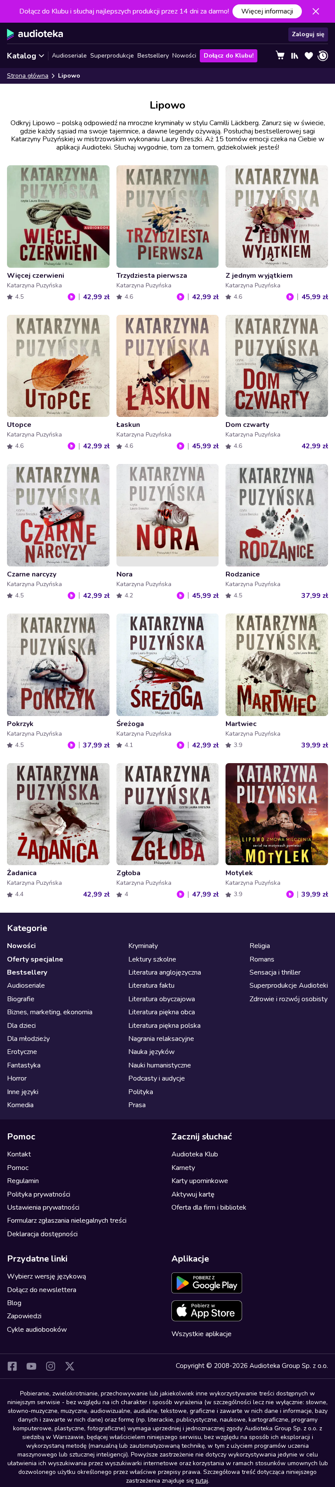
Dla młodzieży (28, 1039)
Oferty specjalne (35, 959)
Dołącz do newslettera (41, 1290)
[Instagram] (50, 1366)
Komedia (20, 1105)
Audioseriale (69, 55)
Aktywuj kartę (193, 1194)
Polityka (140, 1092)
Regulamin (23, 1181)
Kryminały (143, 946)
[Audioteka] (35, 34)
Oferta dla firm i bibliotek (208, 1207)
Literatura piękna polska (164, 1025)
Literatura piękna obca (161, 1012)
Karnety (183, 1168)
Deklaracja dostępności (42, 1234)
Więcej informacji (267, 11)
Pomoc (17, 1168)
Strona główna (27, 76)
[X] (70, 1366)
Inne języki (22, 1092)
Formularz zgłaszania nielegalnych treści (66, 1220)
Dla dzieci (21, 1025)
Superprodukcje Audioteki (289, 985)
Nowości (184, 55)
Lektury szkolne (152, 959)
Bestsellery (153, 55)
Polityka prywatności (38, 1194)
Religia (260, 946)
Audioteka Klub (194, 1154)
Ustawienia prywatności (43, 1207)
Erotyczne (22, 1052)
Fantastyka (24, 1065)
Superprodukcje (112, 55)
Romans (262, 959)
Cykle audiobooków (37, 1329)
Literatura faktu (151, 985)
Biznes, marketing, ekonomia (49, 1012)
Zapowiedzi (24, 1316)
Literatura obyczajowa (161, 999)
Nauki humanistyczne (159, 1065)
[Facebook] (12, 1366)
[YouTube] (31, 1366)
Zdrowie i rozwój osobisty (289, 999)
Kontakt (19, 1154)
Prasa (137, 1105)
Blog (14, 1303)
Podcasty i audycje (156, 1078)
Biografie (20, 999)
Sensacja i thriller (275, 972)
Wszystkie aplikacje (201, 1334)
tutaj (201, 1481)
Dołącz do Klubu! (228, 55)
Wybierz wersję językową (46, 1276)
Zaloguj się (308, 34)
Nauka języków (151, 1052)
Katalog (21, 56)
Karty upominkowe (199, 1181)
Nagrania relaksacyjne (161, 1039)
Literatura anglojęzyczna (164, 972)
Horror (17, 1078)
